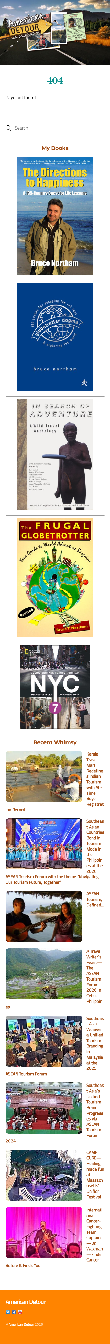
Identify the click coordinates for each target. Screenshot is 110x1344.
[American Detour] (47, 32)
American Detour (21, 1324)
